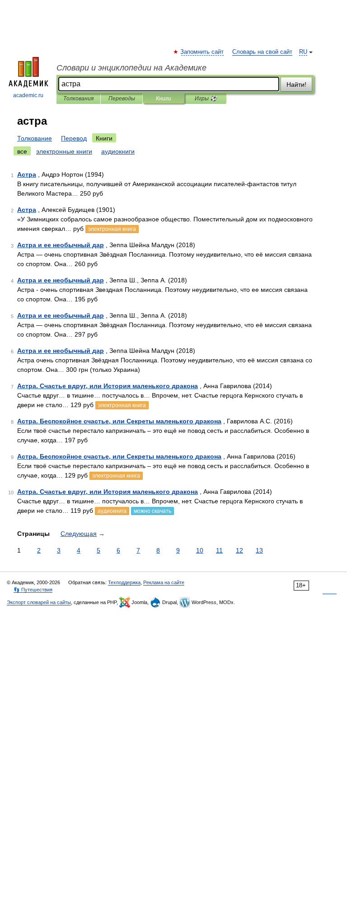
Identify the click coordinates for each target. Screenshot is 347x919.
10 (199, 550)
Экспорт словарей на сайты (39, 602)
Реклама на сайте (163, 582)
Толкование (34, 138)
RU (303, 52)
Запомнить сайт (202, 52)
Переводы (121, 98)
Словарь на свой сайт (262, 52)
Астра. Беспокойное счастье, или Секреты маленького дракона (119, 421)
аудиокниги (118, 151)
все (22, 151)
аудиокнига (112, 511)
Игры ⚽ (206, 98)
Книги (163, 98)
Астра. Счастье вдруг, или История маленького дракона (107, 385)
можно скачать (152, 511)
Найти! (296, 84)
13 (259, 550)
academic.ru (28, 95)
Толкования (78, 98)
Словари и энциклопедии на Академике (131, 67)
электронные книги (64, 151)
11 (219, 550)
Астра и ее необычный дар (60, 245)
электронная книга (112, 229)
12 (239, 550)
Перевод (74, 138)
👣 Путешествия (33, 589)
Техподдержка (124, 582)
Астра (26, 174)
